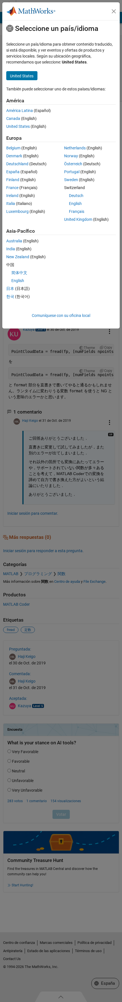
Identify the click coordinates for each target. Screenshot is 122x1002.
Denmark (14, 156)
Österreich (73, 164)
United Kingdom (78, 219)
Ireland (12, 195)
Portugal (71, 172)
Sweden (71, 179)
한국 (10, 296)
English (75, 203)
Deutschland (17, 164)
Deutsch (76, 195)
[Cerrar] (114, 11)
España (13, 172)
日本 (10, 288)
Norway (71, 156)
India (10, 249)
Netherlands (75, 148)
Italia (10, 203)
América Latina (19, 110)
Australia (14, 241)
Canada (13, 118)
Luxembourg (17, 211)
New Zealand (17, 257)
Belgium (13, 148)
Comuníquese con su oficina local (61, 315)
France (12, 187)
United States (18, 126)
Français (76, 211)
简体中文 (19, 272)
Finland (12, 179)
